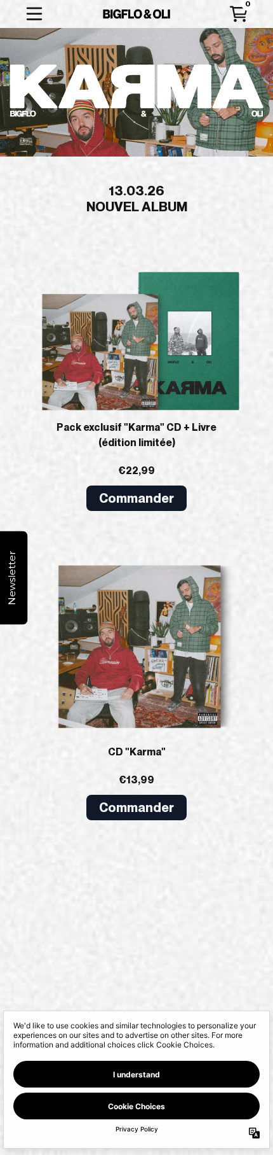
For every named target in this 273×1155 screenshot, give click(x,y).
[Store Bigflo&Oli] (137, 14)
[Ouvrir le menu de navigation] (34, 14)
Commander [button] (136, 498)
